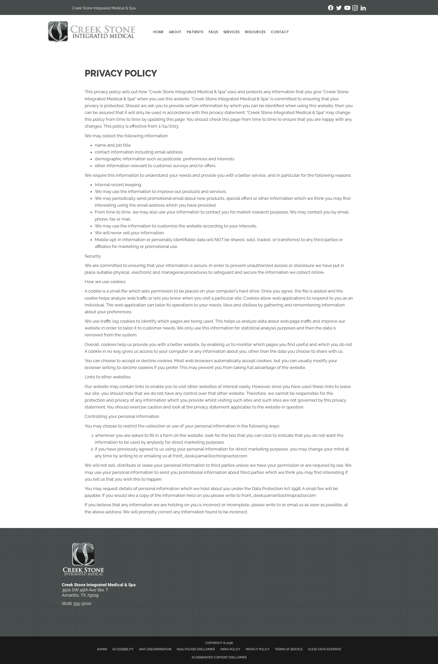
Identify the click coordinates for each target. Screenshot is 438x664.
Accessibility (123, 649)
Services (231, 31)
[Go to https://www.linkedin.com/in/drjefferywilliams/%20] (363, 8)
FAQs (213, 31)
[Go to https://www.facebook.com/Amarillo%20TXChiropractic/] (331, 8)
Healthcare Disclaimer (196, 649)
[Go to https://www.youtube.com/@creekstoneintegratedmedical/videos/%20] (347, 8)
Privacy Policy (257, 649)
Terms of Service (289, 649)
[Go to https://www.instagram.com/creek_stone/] (355, 8)
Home (158, 31)
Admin (102, 649)
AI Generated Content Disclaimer (219, 657)
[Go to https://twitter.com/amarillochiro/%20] (339, 8)
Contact (280, 31)
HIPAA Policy (230, 649)
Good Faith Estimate (324, 649)
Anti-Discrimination (155, 649)
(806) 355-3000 (76, 603)
